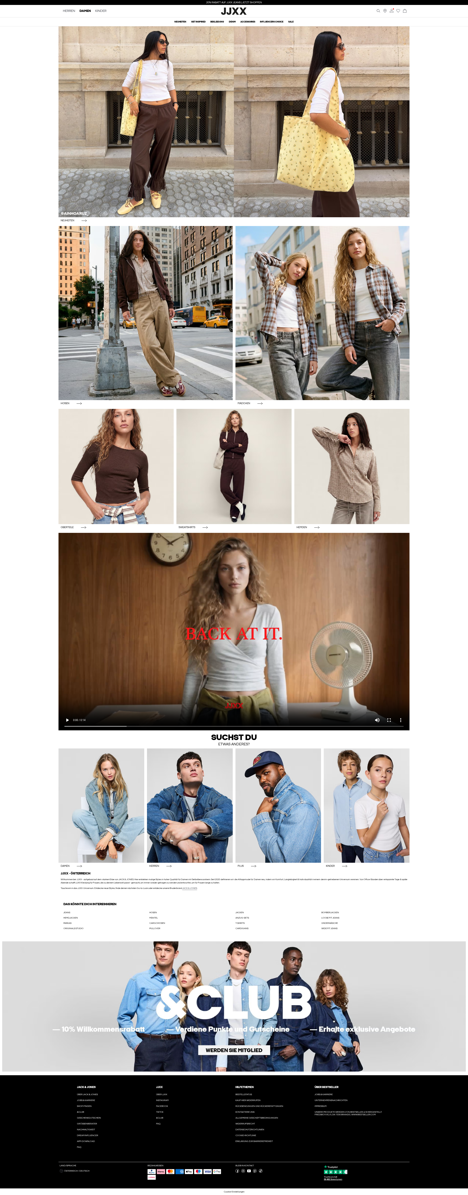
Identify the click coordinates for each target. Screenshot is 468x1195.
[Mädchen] (322, 313)
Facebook (162, 1106)
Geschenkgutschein (89, 1118)
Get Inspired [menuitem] (198, 21)
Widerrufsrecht (245, 1123)
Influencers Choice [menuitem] (271, 21)
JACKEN (239, 912)
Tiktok (159, 1112)
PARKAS (67, 923)
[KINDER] (367, 805)
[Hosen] (145, 313)
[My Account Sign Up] (234, 1006)
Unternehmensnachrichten (331, 1100)
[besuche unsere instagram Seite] (243, 1172)
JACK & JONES (189, 888)
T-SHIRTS (240, 923)
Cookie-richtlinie (245, 1135)
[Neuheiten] (234, 121)
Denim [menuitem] (232, 21)
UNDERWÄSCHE (329, 923)
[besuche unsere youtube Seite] (249, 1172)
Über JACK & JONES (87, 1094)
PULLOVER (154, 928)
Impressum (321, 1106)
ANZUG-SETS (242, 918)
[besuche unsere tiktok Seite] (261, 1172)
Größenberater (87, 1123)
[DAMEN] (101, 805)
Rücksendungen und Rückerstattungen (259, 1106)
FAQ (79, 1147)
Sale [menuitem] (291, 21)
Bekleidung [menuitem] (217, 21)
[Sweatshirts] (234, 466)
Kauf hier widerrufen (248, 1100)
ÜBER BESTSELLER (326, 1087)
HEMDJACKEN (70, 918)
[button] (102, 1171)
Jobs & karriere (86, 1100)
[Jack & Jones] (234, 14)
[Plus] (278, 805)
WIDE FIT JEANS (329, 928)
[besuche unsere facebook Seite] (237, 1172)
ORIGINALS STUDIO (73, 928)
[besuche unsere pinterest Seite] (255, 1172)
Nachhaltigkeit (86, 1129)
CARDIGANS (241, 928)
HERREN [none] (69, 11)
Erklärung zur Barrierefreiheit (254, 1141)
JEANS (66, 912)
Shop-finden (84, 1106)
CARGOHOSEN (157, 923)
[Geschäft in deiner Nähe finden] (385, 12)
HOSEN (153, 912)
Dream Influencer (87, 1135)
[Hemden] (352, 466)
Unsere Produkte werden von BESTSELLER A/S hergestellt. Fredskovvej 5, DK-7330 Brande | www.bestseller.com (348, 1113)
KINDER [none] (100, 11)
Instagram (162, 1100)
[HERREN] (190, 805)
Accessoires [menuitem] (247, 21)
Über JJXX (161, 1094)
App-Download (86, 1141)
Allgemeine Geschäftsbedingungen (256, 1118)
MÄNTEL (153, 918)
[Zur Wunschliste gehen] (398, 12)
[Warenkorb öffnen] (405, 11)
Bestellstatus (243, 1094)
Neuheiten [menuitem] (180, 21)
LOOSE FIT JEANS (330, 918)
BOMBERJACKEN (330, 912)
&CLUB (80, 1112)
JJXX (159, 1087)
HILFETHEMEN (244, 1087)
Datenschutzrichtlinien (249, 1129)
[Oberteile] (116, 466)
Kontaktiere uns (244, 1112)
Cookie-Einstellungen (234, 1191)
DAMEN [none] (85, 11)
